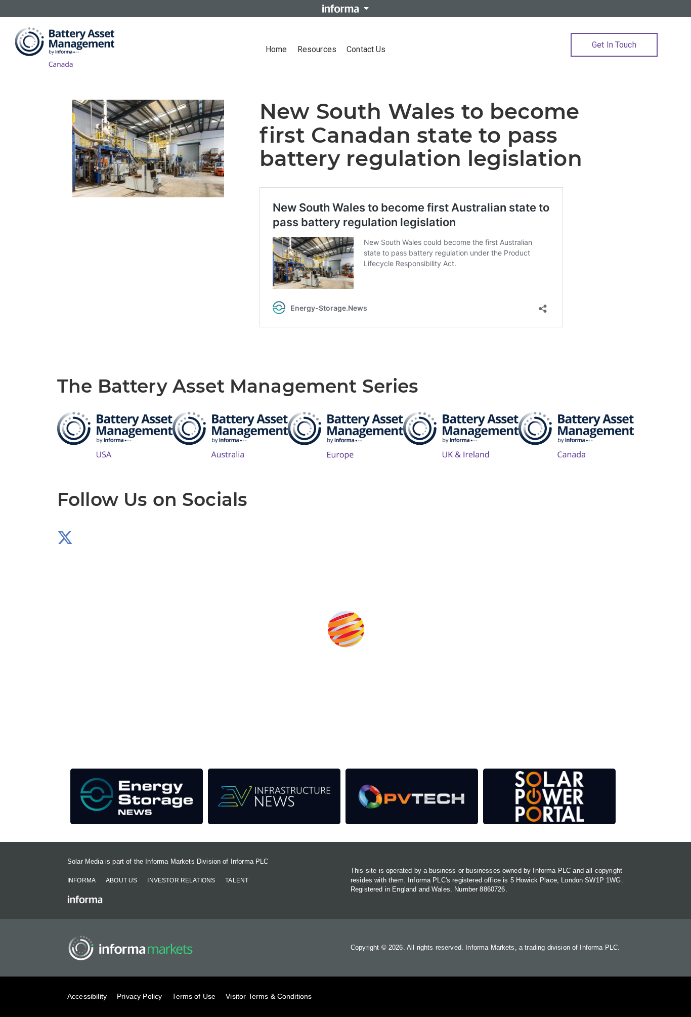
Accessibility (87, 996)
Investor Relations (181, 880)
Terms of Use (193, 996)
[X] (65, 540)
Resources (316, 49)
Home (276, 49)
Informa (81, 880)
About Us (121, 880)
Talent (236, 880)
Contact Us (366, 49)
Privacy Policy (139, 996)
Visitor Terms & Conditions (269, 996)
